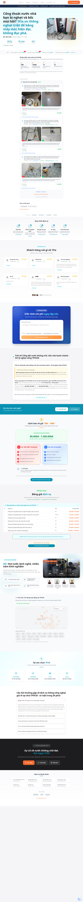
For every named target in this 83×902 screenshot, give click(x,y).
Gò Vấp (37, 636)
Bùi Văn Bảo (35, 124)
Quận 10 (61, 633)
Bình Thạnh (30, 636)
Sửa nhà (47, 794)
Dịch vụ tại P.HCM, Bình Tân (26, 117)
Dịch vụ (20, 2)
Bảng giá (28, 2)
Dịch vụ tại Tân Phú (25, 153)
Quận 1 (18, 633)
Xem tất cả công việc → (25, 209)
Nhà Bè (23, 639)
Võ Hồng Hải (35, 160)
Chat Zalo (75, 409)
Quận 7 (50, 633)
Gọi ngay (29, 762)
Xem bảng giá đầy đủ (40, 798)
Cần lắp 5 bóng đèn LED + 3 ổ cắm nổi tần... (51, 333)
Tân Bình (50, 636)
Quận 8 (55, 633)
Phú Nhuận (43, 636)
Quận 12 (24, 636)
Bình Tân (61, 636)
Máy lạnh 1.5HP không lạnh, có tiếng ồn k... (34, 333)
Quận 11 (18, 636)
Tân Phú (55, 636)
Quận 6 (44, 633)
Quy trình (42, 215)
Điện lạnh (36, 794)
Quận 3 (28, 633)
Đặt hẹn (42, 2)
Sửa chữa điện (28, 206)
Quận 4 (34, 633)
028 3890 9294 (62, 409)
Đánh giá (49, 215)
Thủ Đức (18, 639)
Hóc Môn (29, 639)
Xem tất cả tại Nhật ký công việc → (41, 194)
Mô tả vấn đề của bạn (26, 322)
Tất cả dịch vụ (35, 2)
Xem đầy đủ (73, 52)
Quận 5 (39, 633)
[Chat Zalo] (79, 898)
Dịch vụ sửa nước (35, 117)
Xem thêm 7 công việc (41, 191)
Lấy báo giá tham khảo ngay (42, 545)
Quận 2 (23, 633)
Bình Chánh (36, 639)
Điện (42, 794)
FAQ (55, 215)
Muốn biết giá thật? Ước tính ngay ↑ (42, 479)
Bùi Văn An (38, 89)
